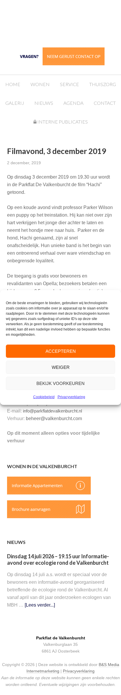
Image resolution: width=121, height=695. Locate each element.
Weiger (61, 367)
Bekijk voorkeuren (60, 383)
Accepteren (61, 351)
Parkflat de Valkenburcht (66, 24)
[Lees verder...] (40, 604)
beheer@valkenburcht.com (54, 418)
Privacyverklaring (71, 397)
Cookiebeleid (44, 397)
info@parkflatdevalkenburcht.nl (52, 410)
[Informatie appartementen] (49, 492)
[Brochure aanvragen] (49, 516)
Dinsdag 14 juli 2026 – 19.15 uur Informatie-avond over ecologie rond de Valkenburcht (58, 559)
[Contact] (61, 63)
